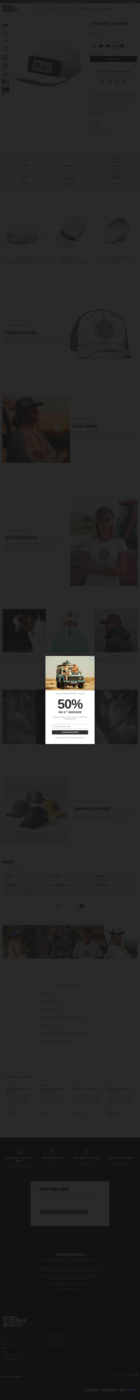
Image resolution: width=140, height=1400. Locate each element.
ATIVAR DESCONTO (70, 732)
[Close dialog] (92, 658)
